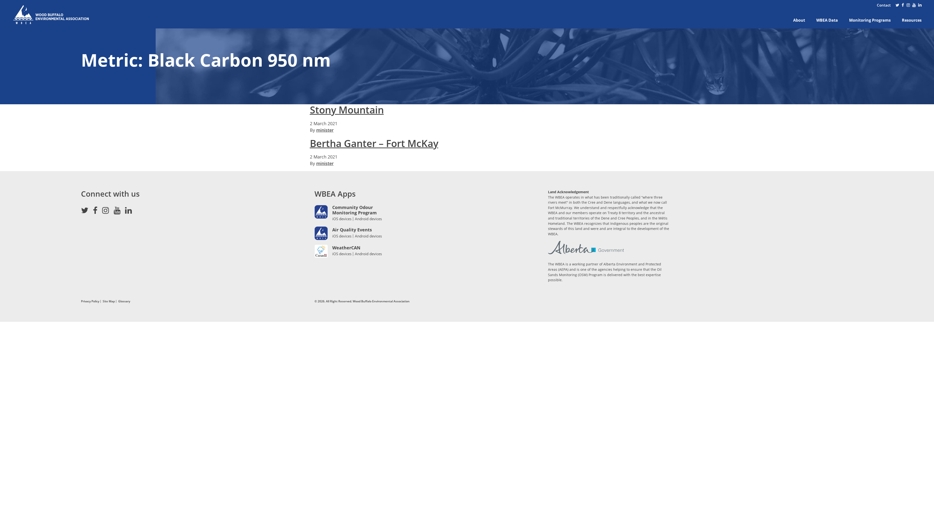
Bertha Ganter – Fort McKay (374, 143)
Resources (912, 20)
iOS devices (341, 218)
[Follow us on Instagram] (908, 5)
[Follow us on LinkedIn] (920, 5)
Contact (884, 5)
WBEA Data (827, 20)
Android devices (368, 219)
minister (325, 130)
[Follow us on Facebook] (903, 5)
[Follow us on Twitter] (897, 5)
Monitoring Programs (870, 20)
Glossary (124, 301)
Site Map (109, 301)
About (799, 20)
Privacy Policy (90, 301)
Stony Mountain (347, 109)
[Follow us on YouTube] (914, 5)
